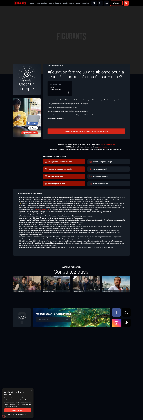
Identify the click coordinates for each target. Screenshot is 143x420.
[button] (17, 415)
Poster (34, 128)
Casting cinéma (42, 3)
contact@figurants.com (42, 210)
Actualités (85, 3)
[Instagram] (116, 323)
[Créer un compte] (27, 79)
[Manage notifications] (3, 416)
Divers (78, 3)
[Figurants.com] (19, 3)
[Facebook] (116, 312)
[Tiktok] (126, 323)
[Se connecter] (126, 3)
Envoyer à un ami (31, 133)
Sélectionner (43, 320)
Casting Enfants (68, 3)
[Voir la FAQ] (106, 3)
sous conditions (103, 147)
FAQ (22, 317)
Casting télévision (55, 3)
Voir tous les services (108, 144)
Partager (34, 123)
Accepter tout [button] (17, 410)
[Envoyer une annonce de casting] (100, 3)
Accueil (32, 3)
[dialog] (17, 403)
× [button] (31, 390)
